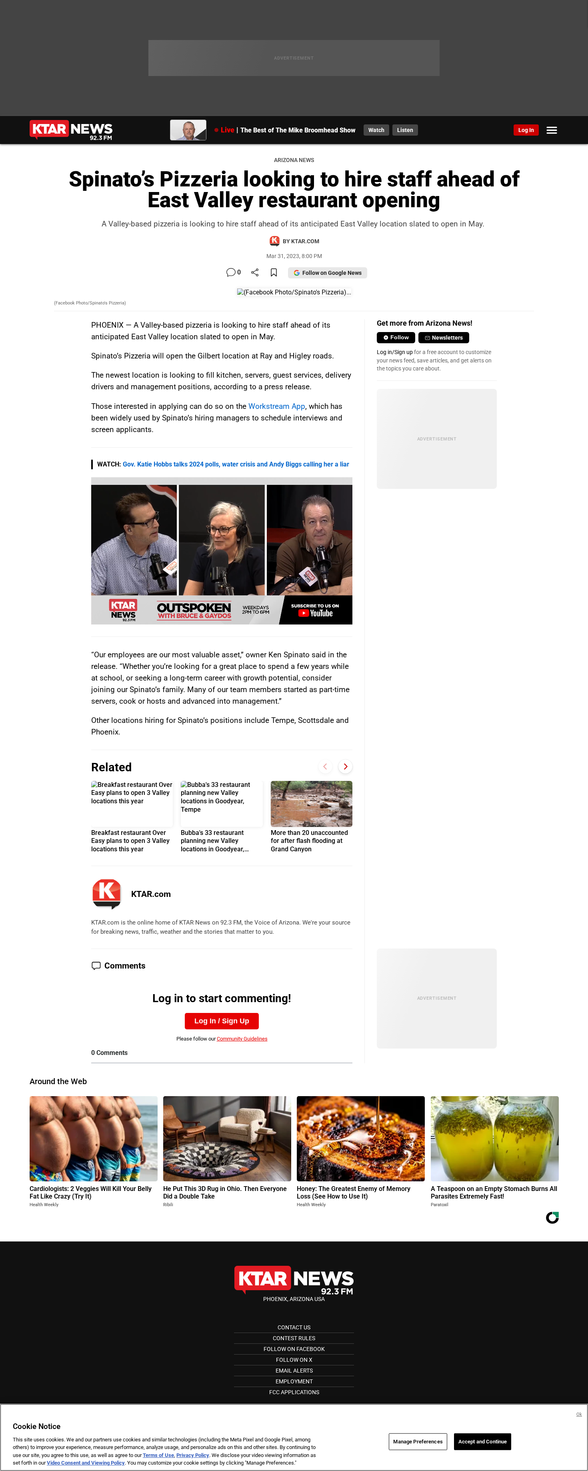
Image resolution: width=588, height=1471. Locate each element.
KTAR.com (151, 894)
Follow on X (294, 1360)
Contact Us (294, 1327)
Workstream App (276, 406)
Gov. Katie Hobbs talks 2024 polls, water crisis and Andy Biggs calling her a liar (236, 464)
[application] (222, 550)
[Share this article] (255, 273)
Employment (294, 1381)
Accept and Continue (482, 1442)
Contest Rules (294, 1338)
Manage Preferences (417, 1442)
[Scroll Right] (345, 766)
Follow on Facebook (294, 1349)
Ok (579, 1414)
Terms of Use (158, 1455)
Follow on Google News (332, 273)
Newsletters (447, 337)
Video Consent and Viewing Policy (86, 1463)
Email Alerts (294, 1370)
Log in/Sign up (395, 352)
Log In (526, 130)
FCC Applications (294, 1392)
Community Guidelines (242, 1039)
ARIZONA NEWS (294, 160)
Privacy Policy (192, 1455)
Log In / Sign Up (221, 1021)
